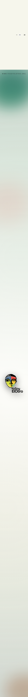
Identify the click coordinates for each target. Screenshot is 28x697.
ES (16, 34)
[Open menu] (24, 34)
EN (20, 34)
